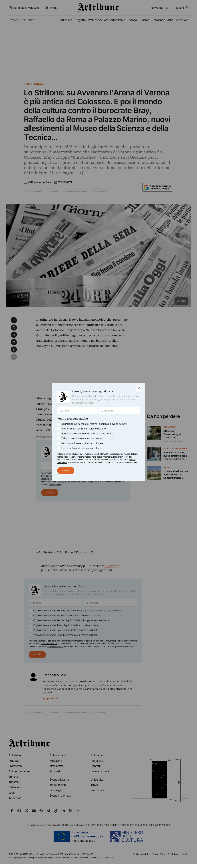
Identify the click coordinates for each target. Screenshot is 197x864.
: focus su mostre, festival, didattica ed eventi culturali (94, 423)
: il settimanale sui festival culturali (81, 448)
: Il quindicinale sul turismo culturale (82, 443)
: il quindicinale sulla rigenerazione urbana (87, 433)
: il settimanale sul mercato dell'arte (83, 428)
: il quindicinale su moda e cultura (81, 438)
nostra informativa (104, 457)
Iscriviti (65, 470)
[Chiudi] (138, 388)
